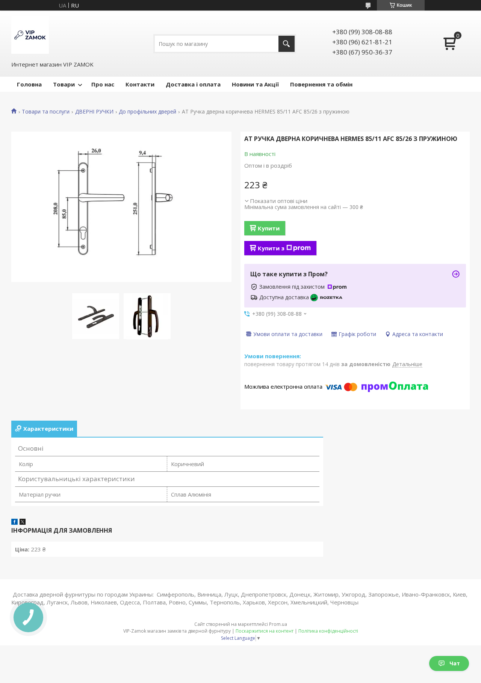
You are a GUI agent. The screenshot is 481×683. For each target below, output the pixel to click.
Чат (454, 663)
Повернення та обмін (321, 84)
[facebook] (14, 522)
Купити (269, 228)
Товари (64, 84)
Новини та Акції (255, 84)
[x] (23, 522)
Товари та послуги (46, 111)
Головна (29, 84)
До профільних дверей (147, 111)
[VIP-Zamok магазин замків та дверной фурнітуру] (30, 35)
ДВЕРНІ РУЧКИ (94, 111)
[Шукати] (286, 44)
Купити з (271, 248)
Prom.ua (278, 624)
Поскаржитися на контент (264, 631)
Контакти (140, 84)
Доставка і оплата (193, 84)
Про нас (102, 84)
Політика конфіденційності (328, 631)
